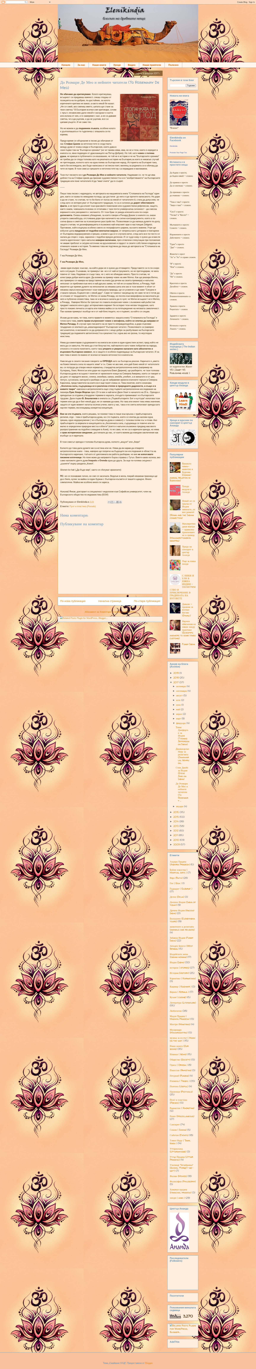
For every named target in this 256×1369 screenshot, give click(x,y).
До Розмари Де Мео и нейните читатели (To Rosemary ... (182, 792)
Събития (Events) (179, 1135)
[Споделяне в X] (114, 502)
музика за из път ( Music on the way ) (183, 1039)
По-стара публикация (147, 601)
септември (182, 690)
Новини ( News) (178, 1054)
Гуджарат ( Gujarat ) (181, 888)
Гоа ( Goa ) (175, 883)
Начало (65, 65)
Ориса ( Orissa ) (178, 1065)
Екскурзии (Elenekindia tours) (182, 920)
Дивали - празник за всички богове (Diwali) (187, 609)
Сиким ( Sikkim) (178, 1129)
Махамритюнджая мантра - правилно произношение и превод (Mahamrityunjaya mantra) (183, 532)
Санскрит (175, 1124)
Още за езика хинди (189, 562)
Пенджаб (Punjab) (179, 1075)
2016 (176, 812)
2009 (176, 844)
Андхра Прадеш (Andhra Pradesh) (180, 863)
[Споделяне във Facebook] (117, 502)
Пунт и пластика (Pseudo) (82, 506)
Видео (131, 65)
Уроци (117, 65)
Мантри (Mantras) (180, 1024)
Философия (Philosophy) (183, 1181)
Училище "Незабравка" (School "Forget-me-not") (181, 1167)
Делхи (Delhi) (177, 896)
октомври (181, 686)
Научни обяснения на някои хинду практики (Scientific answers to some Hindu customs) (183, 630)
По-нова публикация (72, 601)
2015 (176, 816)
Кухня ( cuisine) (178, 997)
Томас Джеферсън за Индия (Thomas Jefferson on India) (182, 736)
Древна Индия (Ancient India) (182, 912)
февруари (181, 723)
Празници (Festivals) (181, 1091)
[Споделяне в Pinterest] (120, 502)
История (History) (179, 973)
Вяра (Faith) (176, 878)
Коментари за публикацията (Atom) (118, 612)
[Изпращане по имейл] (109, 502)
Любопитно (176, 1010)
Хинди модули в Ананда (186, 489)
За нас (81, 65)
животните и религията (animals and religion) (182, 928)
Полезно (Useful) (179, 1086)
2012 (176, 830)
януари (180, 806)
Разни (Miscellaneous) (182, 1116)
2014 (176, 821)
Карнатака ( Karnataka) (183, 978)
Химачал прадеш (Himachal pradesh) (180, 1191)
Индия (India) (177, 962)
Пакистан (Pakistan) (180, 1070)
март (179, 718)
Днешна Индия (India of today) (183, 903)
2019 (176, 673)
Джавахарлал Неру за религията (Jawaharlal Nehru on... (182, 756)
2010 (176, 840)
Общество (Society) (180, 1059)
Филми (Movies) (178, 1176)
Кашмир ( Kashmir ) (180, 986)
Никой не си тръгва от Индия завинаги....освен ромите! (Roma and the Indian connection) (182, 509)
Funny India (188, 644)
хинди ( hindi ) (177, 1197)
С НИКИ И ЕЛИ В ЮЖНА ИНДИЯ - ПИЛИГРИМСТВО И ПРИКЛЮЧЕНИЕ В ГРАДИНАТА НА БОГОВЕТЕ (183, 587)
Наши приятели (152, 65)
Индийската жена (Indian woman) (179, 956)
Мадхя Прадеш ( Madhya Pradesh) (179, 1017)
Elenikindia (173, 146)
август (179, 695)
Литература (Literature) (183, 1002)
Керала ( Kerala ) (179, 991)
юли (178, 700)
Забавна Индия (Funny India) (181, 939)
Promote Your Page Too (178, 152)
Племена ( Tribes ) (179, 1081)
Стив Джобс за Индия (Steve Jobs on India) (182, 773)
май (178, 709)
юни (178, 704)
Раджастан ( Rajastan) (182, 1108)
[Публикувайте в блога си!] (112, 502)
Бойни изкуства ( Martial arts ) (178, 871)
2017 (176, 682)
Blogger (148, 1363)
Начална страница (109, 601)
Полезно (173, 65)
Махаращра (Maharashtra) (178, 1031)
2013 (176, 826)
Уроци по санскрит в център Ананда (187, 551)
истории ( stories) (179, 967)
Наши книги (99, 65)
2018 (176, 677)
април (179, 714)
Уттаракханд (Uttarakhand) (178, 1150)
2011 (176, 835)
